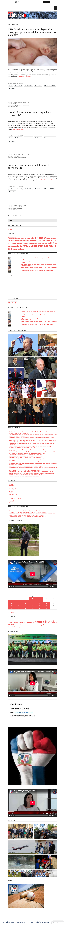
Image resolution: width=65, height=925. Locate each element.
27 (18, 608)
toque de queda (17, 208)
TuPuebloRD (25, 102)
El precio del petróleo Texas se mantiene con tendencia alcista (25, 474)
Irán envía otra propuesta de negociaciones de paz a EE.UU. (25, 476)
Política (10, 246)
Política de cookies (44, 922)
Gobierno (44, 240)
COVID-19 (29, 238)
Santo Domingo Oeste (43, 245)
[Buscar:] (32, 220)
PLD (52, 243)
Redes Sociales (13, 494)
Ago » (12, 612)
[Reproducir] (9, 586)
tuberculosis (21, 105)
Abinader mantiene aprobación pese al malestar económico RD (25, 456)
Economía (11, 487)
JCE (52, 240)
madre (24, 157)
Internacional (12, 488)
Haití (49, 240)
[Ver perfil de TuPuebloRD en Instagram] (15, 302)
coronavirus (23, 238)
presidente (17, 246)
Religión (11, 495)
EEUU (16, 240)
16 (39, 603)
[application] (32, 574)
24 (46, 606)
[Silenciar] (53, 586)
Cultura (11, 484)
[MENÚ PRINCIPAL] (55, 8)
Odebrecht (43, 243)
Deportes (11, 485)
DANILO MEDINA (39, 238)
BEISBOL (18, 238)
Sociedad (11, 501)
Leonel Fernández (18, 157)
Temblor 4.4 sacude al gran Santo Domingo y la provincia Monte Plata (27, 511)
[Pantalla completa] (55, 586)
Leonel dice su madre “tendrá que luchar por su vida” (30, 114)
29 (32, 608)
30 (39, 608)
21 (25, 606)
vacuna (27, 105)
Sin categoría (12, 500)
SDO (10, 248)
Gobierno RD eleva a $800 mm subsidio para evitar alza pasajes (25, 466)
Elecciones (21, 240)
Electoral (27, 240)
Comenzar (46, 2)
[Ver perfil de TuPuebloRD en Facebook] (9, 302)
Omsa (48, 243)
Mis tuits (10, 229)
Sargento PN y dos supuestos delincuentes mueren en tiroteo (25, 454)
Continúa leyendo (25, 77)
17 (46, 603)
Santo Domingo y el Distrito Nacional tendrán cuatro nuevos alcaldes (27, 512)
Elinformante (35, 240)
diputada (48, 238)
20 (18, 606)
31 (46, 608)
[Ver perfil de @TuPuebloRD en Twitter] (12, 302)
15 (32, 603)
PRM (24, 246)
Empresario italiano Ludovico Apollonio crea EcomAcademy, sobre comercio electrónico (32, 513)
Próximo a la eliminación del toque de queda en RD (29, 166)
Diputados (53, 238)
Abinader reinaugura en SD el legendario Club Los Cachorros (25, 457)
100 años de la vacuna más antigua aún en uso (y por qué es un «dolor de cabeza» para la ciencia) (32, 32)
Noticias (16, 156)
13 (18, 603)
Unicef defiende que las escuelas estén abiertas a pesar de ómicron (39, 267)
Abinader (12, 238)
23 (39, 606)
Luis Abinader (28, 243)
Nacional (16, 207)
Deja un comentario (13, 106)
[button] (23, 345)
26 (11, 608)
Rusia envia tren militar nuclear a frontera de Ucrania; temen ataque (27, 516)
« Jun (9, 612)
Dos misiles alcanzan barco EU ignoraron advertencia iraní (24, 470)
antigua (15, 105)
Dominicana (11, 240)
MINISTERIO (37, 243)
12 (11, 603)
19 (11, 606)
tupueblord (18, 248)
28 (25, 608)
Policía (55, 243)
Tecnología (12, 502)
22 (32, 606)
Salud (15, 103)
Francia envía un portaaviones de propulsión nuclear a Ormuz (25, 461)
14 (25, 603)
